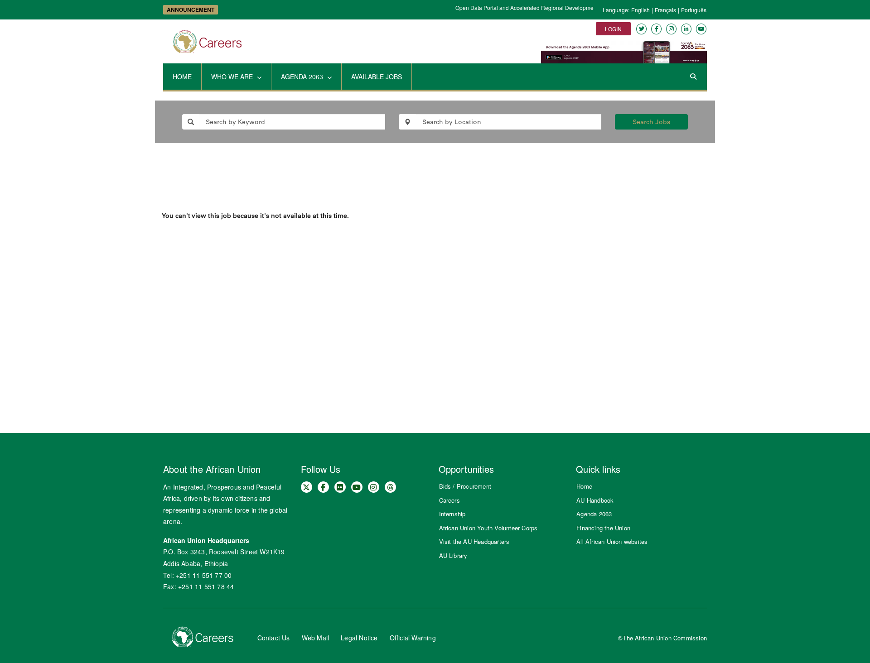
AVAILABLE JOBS (376, 76)
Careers (449, 500)
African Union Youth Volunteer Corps (488, 528)
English (640, 10)
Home (584, 486)
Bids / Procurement (465, 486)
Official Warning (413, 637)
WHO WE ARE (233, 76)
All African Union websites (612, 541)
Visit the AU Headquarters (474, 541)
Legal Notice (359, 637)
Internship (452, 513)
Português (693, 10)
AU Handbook (595, 500)
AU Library (453, 555)
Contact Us (273, 637)
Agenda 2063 (594, 513)
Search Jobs (651, 122)
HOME (182, 76)
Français (665, 10)
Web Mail (315, 637)
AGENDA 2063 (303, 76)
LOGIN (613, 29)
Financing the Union (603, 528)
